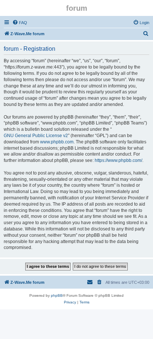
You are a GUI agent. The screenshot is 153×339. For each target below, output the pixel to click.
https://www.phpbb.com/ (118, 160)
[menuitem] (19, 22)
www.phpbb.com (57, 141)
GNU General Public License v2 (36, 135)
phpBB (57, 295)
